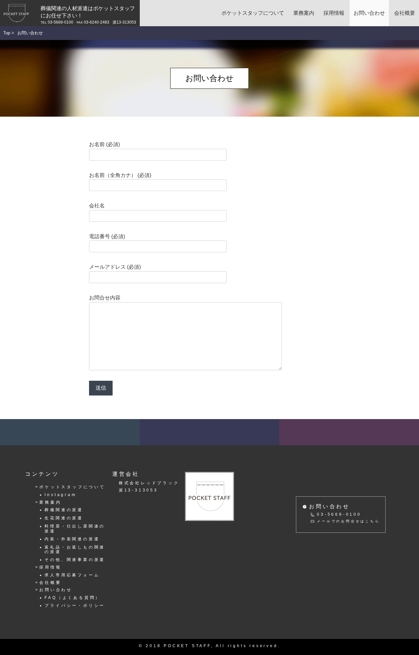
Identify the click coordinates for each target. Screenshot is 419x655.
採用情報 (333, 13)
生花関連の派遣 (64, 518)
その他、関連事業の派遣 (75, 559)
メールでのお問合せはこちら (348, 521)
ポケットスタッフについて (252, 13)
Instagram (60, 494)
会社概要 (404, 13)
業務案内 (303, 13)
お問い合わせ (369, 13)
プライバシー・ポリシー (75, 605)
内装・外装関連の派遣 (72, 539)
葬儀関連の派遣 (64, 510)
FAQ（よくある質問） (73, 597)
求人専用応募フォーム (72, 575)
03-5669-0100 (339, 514)
